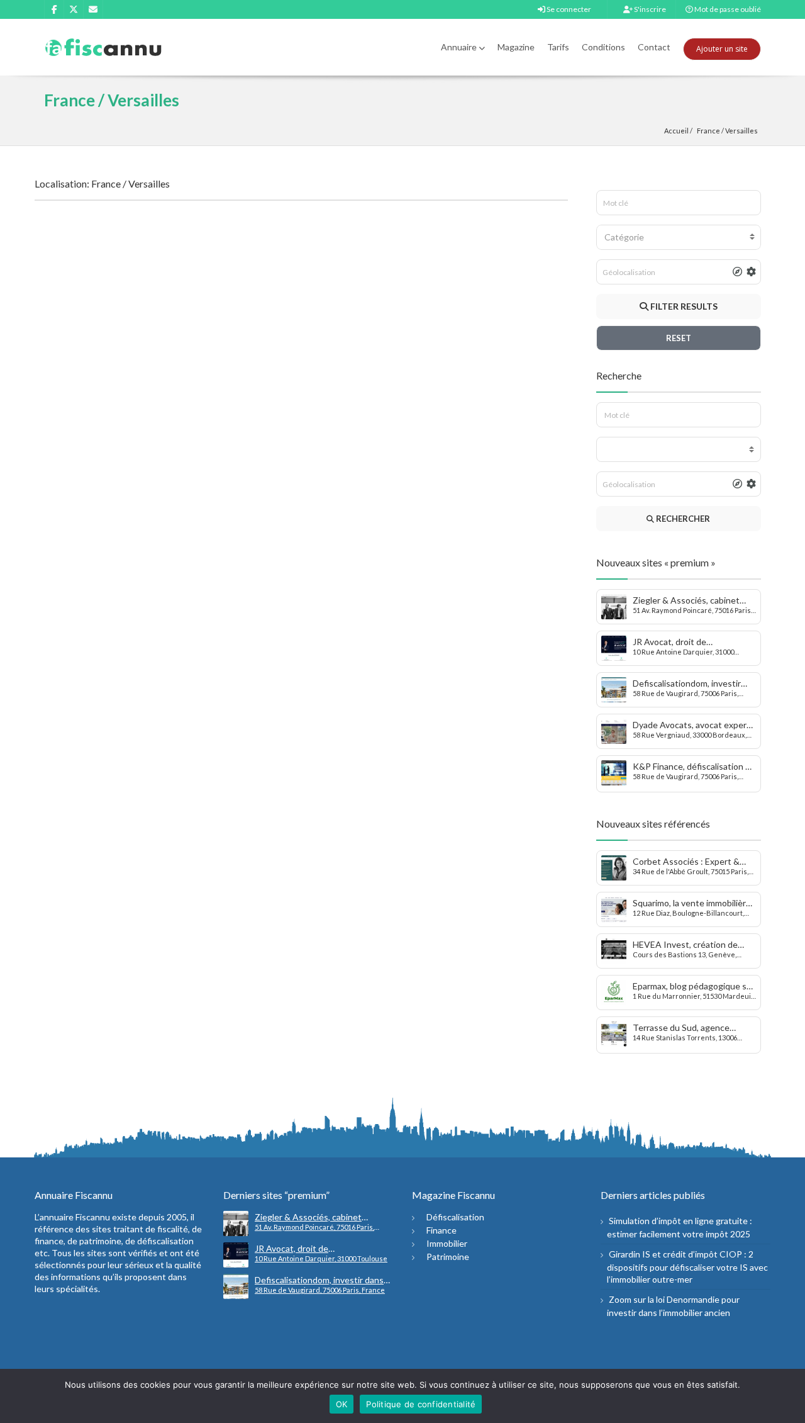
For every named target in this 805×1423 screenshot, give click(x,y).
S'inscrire (649, 9)
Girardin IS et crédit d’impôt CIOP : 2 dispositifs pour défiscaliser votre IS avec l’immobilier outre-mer (687, 1267)
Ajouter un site (722, 48)
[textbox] (679, 237)
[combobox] (679, 237)
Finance (441, 1230)
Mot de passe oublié (727, 9)
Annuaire (459, 47)
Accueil (676, 131)
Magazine (516, 47)
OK (342, 1404)
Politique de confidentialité (420, 1404)
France (708, 131)
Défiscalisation (455, 1217)
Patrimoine (447, 1256)
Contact (654, 47)
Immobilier (446, 1243)
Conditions (603, 47)
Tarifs (558, 47)
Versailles (741, 131)
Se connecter (568, 9)
